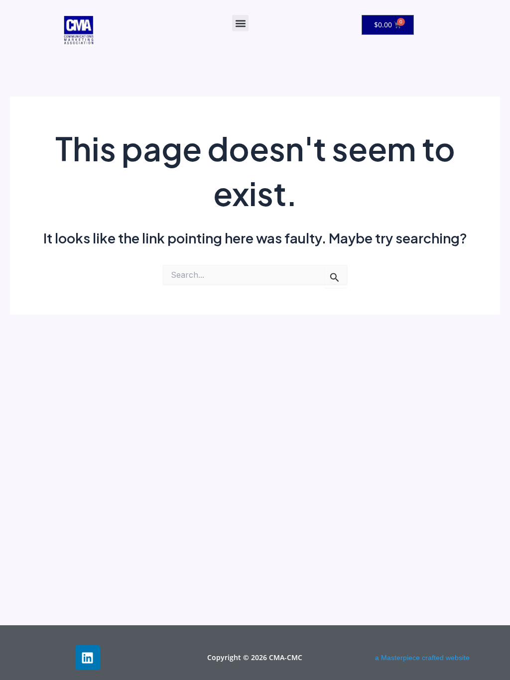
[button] (240, 23)
